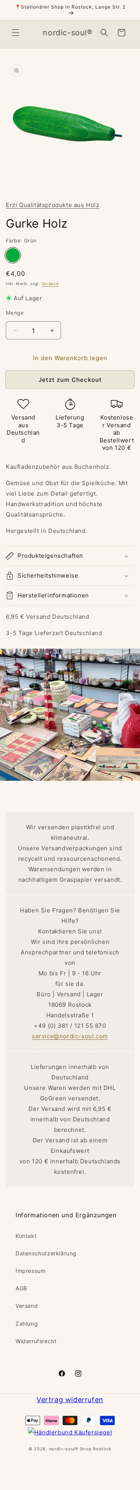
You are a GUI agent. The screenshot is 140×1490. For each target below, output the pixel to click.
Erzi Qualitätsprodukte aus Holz (53, 205)
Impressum (31, 1270)
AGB (21, 1288)
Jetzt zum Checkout (70, 379)
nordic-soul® (64, 1449)
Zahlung (27, 1323)
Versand (50, 283)
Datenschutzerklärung (46, 1253)
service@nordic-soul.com (70, 1036)
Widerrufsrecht (36, 1341)
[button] (15, 32)
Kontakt (26, 1235)
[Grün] (13, 255)
